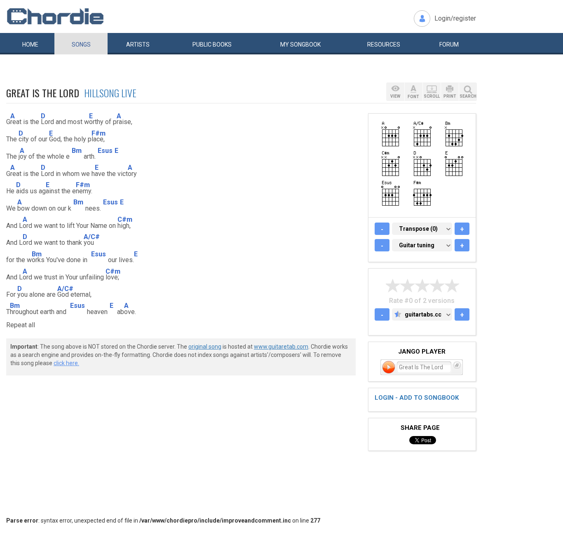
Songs (81, 44)
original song (204, 346)
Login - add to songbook (417, 397)
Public (212, 44)
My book (300, 44)
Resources (383, 44)
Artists (138, 44)
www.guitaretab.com (281, 346)
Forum (449, 44)
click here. (66, 363)
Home (30, 44)
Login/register (455, 18)
